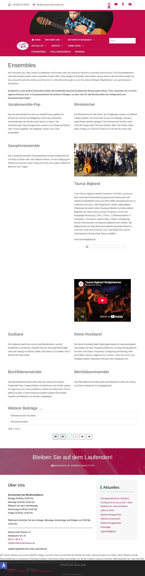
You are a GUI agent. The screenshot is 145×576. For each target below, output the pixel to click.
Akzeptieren (11, 569)
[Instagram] (109, 4)
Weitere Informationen (72, 574)
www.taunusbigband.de (85, 239)
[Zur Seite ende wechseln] (89, 437)
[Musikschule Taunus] (22, 45)
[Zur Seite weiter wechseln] (82, 437)
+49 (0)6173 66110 (20, 4)
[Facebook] (123, 4)
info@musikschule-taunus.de (50, 4)
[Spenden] (109, 7)
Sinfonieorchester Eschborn (23, 415)
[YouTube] (116, 4)
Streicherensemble (19, 421)
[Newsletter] (130, 4)
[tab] (68, 28)
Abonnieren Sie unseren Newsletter (73, 465)
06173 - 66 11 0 (15, 539)
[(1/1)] (105, 254)
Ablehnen (31, 569)
